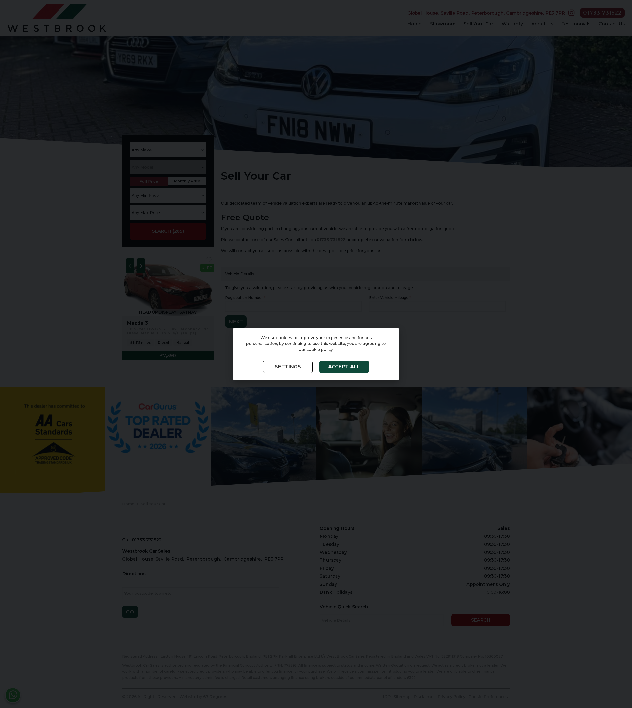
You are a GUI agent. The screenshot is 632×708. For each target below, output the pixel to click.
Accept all (344, 367)
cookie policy (319, 349)
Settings (288, 367)
